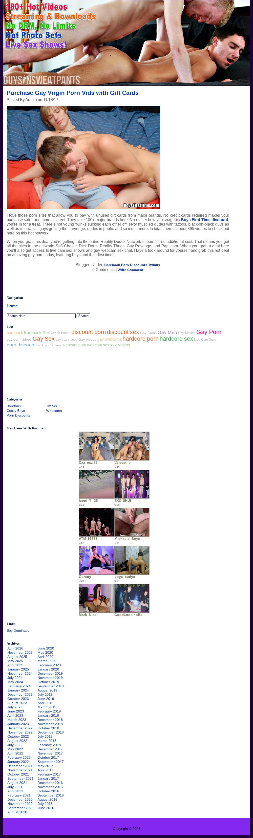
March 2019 (47, 707)
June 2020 (46, 648)
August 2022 (17, 741)
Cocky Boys (16, 411)
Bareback (112, 265)
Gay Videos (87, 339)
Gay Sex (44, 338)
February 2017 (49, 774)
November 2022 (20, 732)
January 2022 (18, 762)
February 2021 (19, 795)
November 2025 (20, 652)
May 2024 (15, 682)
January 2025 (18, 669)
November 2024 (20, 673)
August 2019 (47, 690)
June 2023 (15, 711)
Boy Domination (19, 630)
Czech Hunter (60, 333)
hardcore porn (141, 338)
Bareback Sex (37, 332)
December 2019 (50, 673)
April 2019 (45, 703)
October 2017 (48, 757)
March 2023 (16, 720)
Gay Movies (186, 333)
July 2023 (14, 707)
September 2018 (51, 732)
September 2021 (20, 778)
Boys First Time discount (204, 220)
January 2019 (48, 715)
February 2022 (19, 757)
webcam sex (98, 345)
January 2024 (18, 690)
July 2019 (45, 694)
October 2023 (18, 699)
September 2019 (51, 686)
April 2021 (15, 791)
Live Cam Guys (205, 339)
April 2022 (15, 753)
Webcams (54, 411)
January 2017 (48, 778)
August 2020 (17, 812)
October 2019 (48, 682)
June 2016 (46, 808)
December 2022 (20, 728)
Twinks (154, 265)
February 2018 (49, 745)
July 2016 (45, 804)
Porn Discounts (134, 265)
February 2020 (49, 665)
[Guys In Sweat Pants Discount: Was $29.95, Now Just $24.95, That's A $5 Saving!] (126, 84)
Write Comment (130, 270)
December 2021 (20, 766)
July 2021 (14, 787)
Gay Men (167, 332)
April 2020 (45, 657)
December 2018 (50, 720)
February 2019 (49, 711)
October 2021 (18, 774)
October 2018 (48, 728)
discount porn (88, 332)
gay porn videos (19, 339)
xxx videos (120, 345)
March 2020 (47, 661)
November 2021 (20, 770)
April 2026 (15, 648)
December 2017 (50, 749)
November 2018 (50, 724)
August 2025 (17, 657)
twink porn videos (49, 345)
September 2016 (51, 795)
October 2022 (18, 736)
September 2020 (20, 808)
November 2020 (20, 804)
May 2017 (45, 766)
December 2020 (20, 799)
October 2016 (48, 791)
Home (12, 306)
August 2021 (17, 783)
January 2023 (18, 724)
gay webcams (109, 339)
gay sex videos (66, 339)
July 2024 (14, 678)
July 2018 (45, 736)
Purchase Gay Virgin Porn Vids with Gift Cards (73, 92)
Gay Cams (148, 333)
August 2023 (17, 703)
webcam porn (74, 345)
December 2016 (50, 783)
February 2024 (19, 686)
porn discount (21, 344)
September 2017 (51, 762)
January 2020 (48, 669)
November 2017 (50, 753)
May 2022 (15, 749)
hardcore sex (176, 339)
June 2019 (46, 699)
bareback (15, 333)
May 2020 (45, 652)
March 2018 (47, 741)
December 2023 (20, 694)
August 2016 (47, 799)
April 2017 (45, 770)
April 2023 (15, 715)
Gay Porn (208, 332)
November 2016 (50, 787)
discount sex (123, 332)
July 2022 (14, 745)
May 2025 (15, 661)
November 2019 (50, 678)
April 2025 (15, 665)
